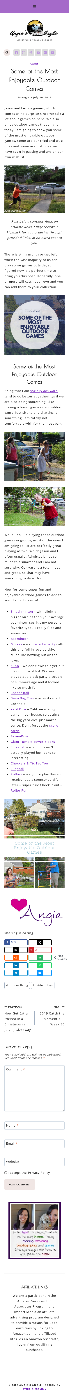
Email (12, 1144)
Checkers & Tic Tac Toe (29, 763)
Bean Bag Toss (22, 698)
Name (12, 1125)
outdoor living (17, 985)
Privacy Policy (39, 1172)
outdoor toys (43, 985)
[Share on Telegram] (16, 973)
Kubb (15, 666)
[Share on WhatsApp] (40, 965)
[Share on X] (40, 942)
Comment (15, 1069)
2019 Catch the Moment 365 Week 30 (52, 1015)
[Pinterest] (45, 52)
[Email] (52, 52)
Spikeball (18, 747)
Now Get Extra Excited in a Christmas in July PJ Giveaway (17, 1018)
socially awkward (44, 391)
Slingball (17, 769)
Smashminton (22, 611)
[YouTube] (38, 52)
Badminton (20, 639)
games (34, 63)
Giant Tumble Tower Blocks (33, 742)
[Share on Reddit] (16, 958)
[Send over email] (40, 958)
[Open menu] (34, 6)
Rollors (16, 774)
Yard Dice (18, 709)
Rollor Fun (19, 790)
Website (12, 1162)
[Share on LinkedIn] (16, 965)
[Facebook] (16, 52)
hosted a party (43, 644)
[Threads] (31, 52)
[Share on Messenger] (40, 973)
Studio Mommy (35, 1389)
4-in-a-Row (19, 736)
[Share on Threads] (16, 950)
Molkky (16, 644)
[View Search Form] (6, 52)
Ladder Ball (20, 693)
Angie (25, 97)
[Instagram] (24, 52)
